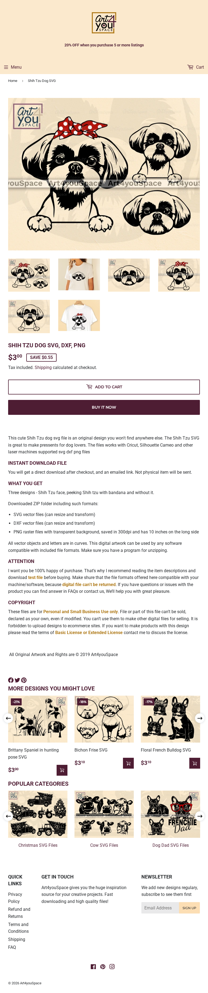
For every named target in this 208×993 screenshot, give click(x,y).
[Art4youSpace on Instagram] (112, 967)
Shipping (43, 367)
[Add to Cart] (62, 770)
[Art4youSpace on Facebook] (93, 967)
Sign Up (189, 908)
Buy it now (104, 407)
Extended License (105, 632)
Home (12, 81)
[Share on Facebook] (11, 680)
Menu (16, 67)
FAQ (12, 947)
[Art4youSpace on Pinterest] (103, 967)
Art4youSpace (30, 983)
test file (35, 577)
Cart (199, 67)
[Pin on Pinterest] (24, 680)
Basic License (68, 632)
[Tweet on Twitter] (17, 680)
